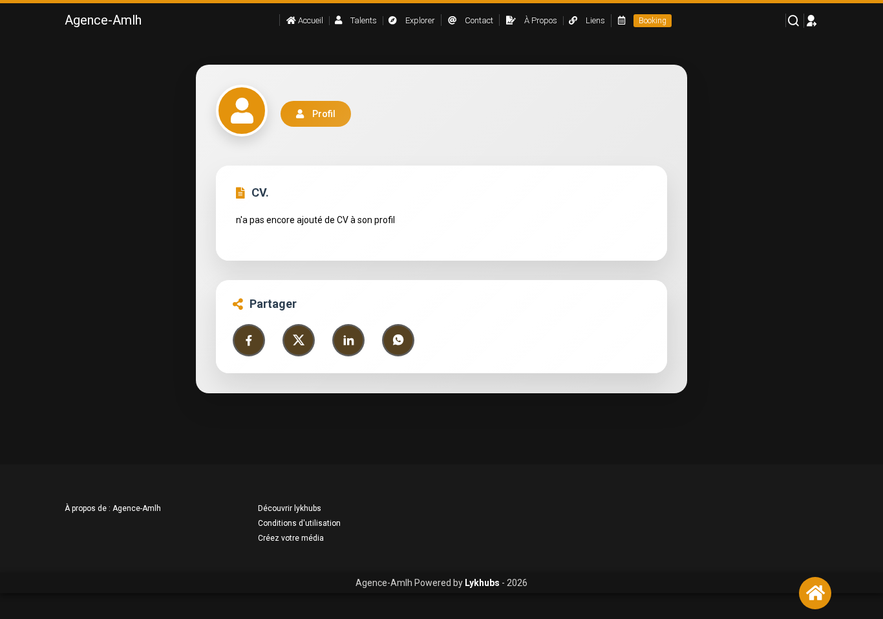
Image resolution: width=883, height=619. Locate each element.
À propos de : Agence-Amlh (113, 508)
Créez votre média (291, 538)
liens (594, 20)
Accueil (309, 20)
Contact (478, 20)
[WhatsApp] (398, 340)
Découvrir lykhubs (289, 508)
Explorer (419, 20)
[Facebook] (249, 340)
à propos (539, 20)
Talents (362, 20)
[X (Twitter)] (298, 340)
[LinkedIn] (348, 340)
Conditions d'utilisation (299, 523)
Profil (323, 114)
